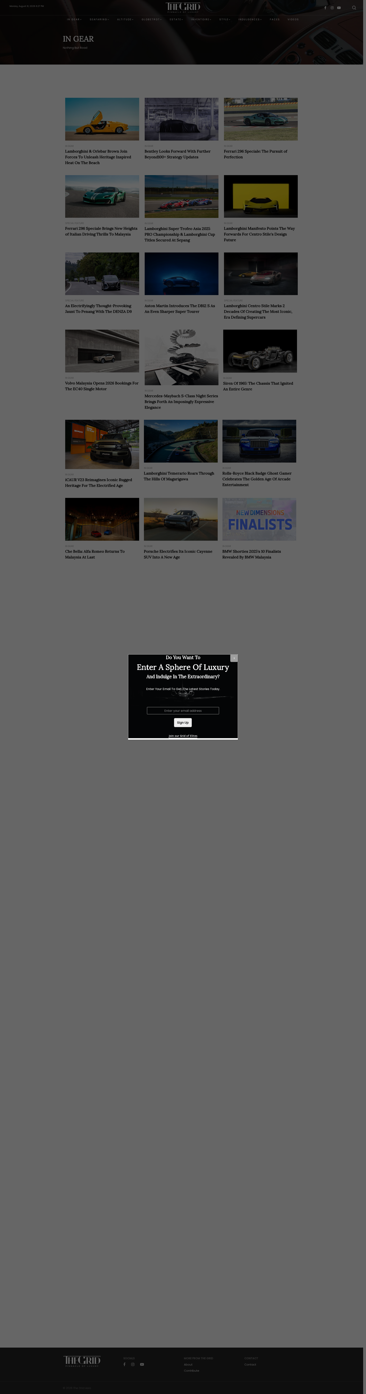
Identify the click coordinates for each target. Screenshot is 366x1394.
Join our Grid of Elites (183, 736)
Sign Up (183, 722)
